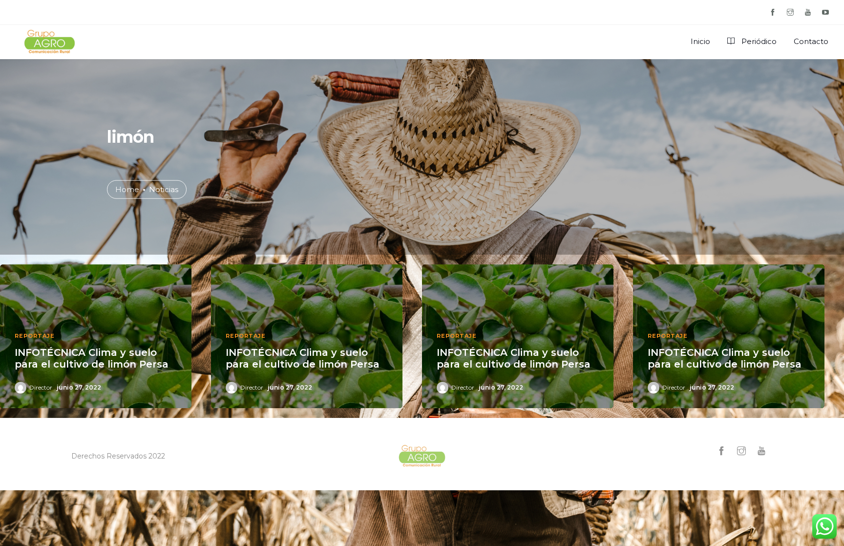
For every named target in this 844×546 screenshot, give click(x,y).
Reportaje (35, 335)
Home (127, 189)
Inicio (700, 41)
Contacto (811, 41)
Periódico (758, 41)
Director (40, 387)
